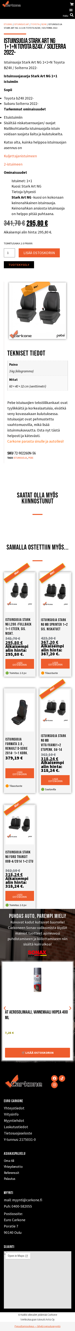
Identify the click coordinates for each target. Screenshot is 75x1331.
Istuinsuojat (21, 24)
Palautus (9, 1179)
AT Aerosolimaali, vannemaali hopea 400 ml (36, 1014)
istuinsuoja (20, 457)
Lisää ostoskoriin (39, 252)
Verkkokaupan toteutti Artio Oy (37, 1319)
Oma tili (9, 1161)
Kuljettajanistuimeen (20, 156)
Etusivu (8, 24)
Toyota (35, 24)
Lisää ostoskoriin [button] (19, 663)
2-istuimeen (13, 164)
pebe (30, 457)
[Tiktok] (62, 1078)
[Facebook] (54, 1078)
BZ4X (44, 24)
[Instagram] (54, 1085)
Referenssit (11, 1173)
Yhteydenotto (13, 1167)
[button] (70, 10)
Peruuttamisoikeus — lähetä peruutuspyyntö (38, 1326)
